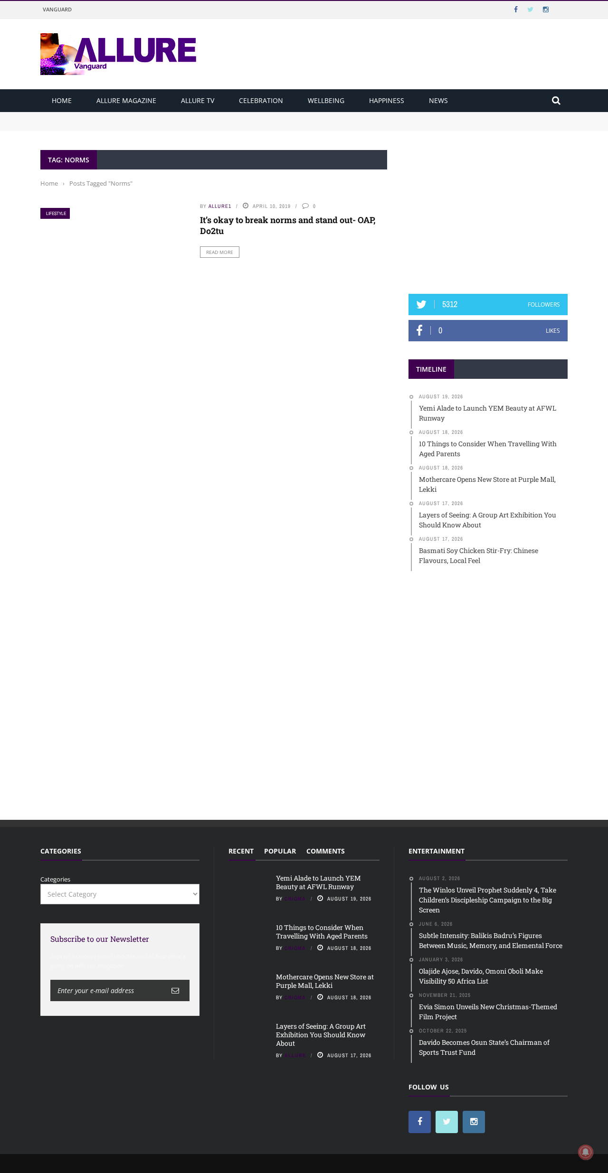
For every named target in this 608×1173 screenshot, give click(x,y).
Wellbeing (326, 100)
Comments (325, 850)
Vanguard (57, 9)
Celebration (261, 100)
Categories (55, 879)
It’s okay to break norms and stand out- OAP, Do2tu (287, 225)
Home (62, 100)
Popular (280, 850)
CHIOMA (295, 898)
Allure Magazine (126, 100)
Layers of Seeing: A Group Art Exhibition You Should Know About (321, 1035)
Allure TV (197, 100)
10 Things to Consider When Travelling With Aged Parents (126, 125)
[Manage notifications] (585, 1152)
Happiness (386, 100)
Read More (219, 252)
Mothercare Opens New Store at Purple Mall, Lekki (325, 981)
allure (295, 1055)
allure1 (220, 206)
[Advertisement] (488, 209)
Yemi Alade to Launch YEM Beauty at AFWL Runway (118, 116)
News (438, 100)
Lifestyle (56, 213)
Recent (241, 850)
